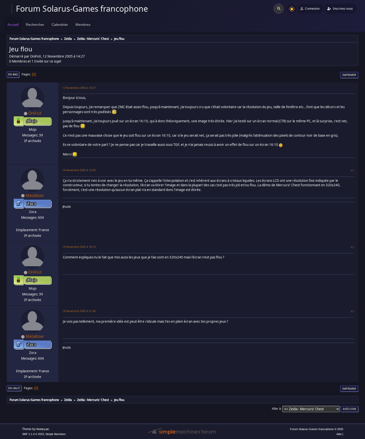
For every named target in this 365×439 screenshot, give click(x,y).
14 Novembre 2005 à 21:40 (79, 311)
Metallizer (35, 195)
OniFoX (34, 113)
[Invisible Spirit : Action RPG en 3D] (32, 224)
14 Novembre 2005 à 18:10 (79, 247)
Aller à (276, 409)
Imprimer (349, 75)
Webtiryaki (42, 429)
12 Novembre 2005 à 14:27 (79, 88)
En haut (14, 388)
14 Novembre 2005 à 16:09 (79, 170)
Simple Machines (55, 434)
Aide (339, 434)
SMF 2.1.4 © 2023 (33, 434)
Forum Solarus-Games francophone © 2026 (316, 429)
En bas (13, 74)
